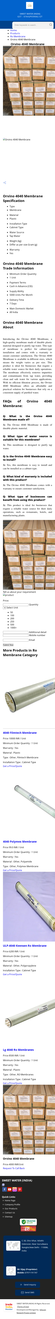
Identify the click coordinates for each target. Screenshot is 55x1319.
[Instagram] (14, 1190)
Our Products (11, 1208)
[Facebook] (4, 1190)
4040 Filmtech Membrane (20, 732)
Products (15, 33)
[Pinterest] (19, 1190)
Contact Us (10, 1212)
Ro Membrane (17, 36)
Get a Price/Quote (12, 766)
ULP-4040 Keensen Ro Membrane (25, 945)
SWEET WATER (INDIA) (29, 15)
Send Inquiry (29, 1284)
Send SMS (29, 1292)
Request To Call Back (14, 1168)
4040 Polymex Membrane (20, 841)
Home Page (10, 1200)
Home (13, 30)
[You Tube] (9, 1190)
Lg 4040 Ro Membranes (18, 1049)
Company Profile (12, 1204)
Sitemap (9, 1216)
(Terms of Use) (23, 1306)
